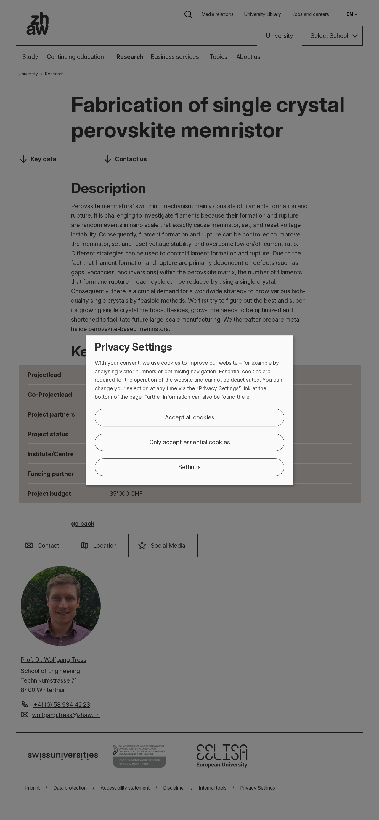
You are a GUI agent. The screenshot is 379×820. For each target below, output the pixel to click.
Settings (189, 467)
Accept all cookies (189, 417)
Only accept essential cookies (189, 442)
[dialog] (189, 410)
